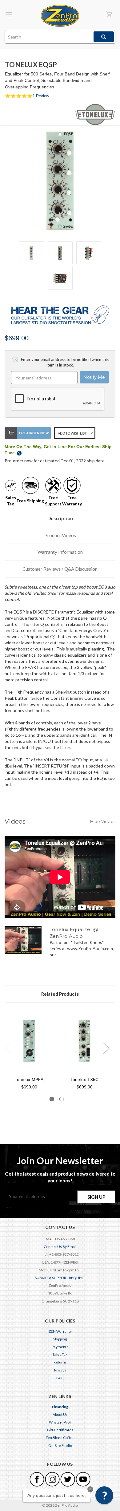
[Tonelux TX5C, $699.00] (84, 1041)
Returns (60, 1362)
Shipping (60, 1339)
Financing (60, 1406)
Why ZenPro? (60, 1422)
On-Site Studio (60, 1445)
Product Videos (60, 535)
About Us (60, 1414)
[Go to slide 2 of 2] (61, 1099)
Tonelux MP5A (29, 1079)
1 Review (41, 96)
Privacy (60, 1370)
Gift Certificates (60, 1430)
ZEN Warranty (60, 1331)
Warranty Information (60, 552)
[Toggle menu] (8, 14)
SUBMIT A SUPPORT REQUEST (60, 1277)
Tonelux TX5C (84, 1079)
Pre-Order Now (34, 433)
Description (60, 518)
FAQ (60, 1377)
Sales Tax (60, 1354)
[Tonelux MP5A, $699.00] (29, 1041)
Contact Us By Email (60, 1246)
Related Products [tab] (60, 994)
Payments (60, 1346)
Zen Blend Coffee (60, 1437)
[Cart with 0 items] (108, 14)
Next (106, 1048)
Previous (8, 1048)
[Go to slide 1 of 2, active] (52, 1099)
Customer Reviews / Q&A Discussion (60, 569)
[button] (104, 1495)
